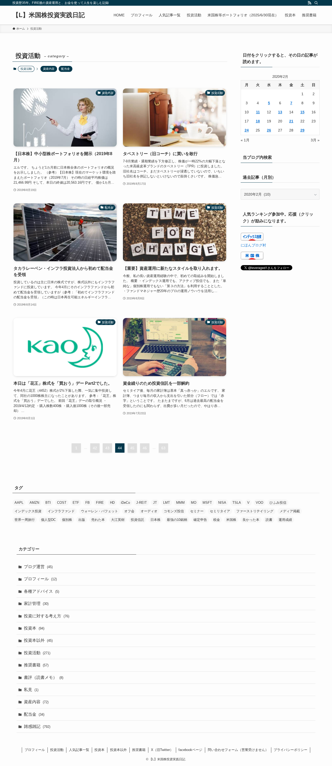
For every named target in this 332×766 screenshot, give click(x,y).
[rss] (309, 3)
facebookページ (190, 750)
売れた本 (98, 520)
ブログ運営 (38, 566)
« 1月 (245, 140)
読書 (269, 520)
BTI (48, 503)
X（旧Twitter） (162, 750)
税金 (216, 520)
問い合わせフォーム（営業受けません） (238, 750)
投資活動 (37, 653)
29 (302, 130)
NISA (222, 503)
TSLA (236, 503)
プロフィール (40, 579)
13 (280, 112)
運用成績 (285, 520)
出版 (81, 520)
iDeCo (125, 503)
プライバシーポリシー (290, 750)
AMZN (34, 503)
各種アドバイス (41, 591)
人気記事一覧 (79, 750)
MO (193, 503)
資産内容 (48, 68)
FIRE (100, 503)
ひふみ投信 (277, 503)
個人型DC (48, 520)
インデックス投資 (28, 511)
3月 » (315, 140)
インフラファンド (61, 511)
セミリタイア (220, 511)
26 (269, 130)
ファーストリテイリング (254, 511)
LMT (166, 503)
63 (163, 448)
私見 (31, 689)
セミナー (197, 511)
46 (145, 448)
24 (247, 130)
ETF (76, 503)
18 (258, 121)
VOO (259, 503)
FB (87, 503)
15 (302, 112)
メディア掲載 (290, 511)
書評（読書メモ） (43, 677)
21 (291, 121)
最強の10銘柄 (177, 520)
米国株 (231, 520)
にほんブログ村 (253, 245)
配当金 (65, 68)
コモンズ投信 (174, 511)
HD (112, 503)
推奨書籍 (36, 665)
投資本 (34, 628)
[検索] (316, 3)
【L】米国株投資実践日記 (48, 15)
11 (258, 112)
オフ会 (129, 511)
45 (132, 448)
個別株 (67, 520)
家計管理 (36, 603)
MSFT (207, 503)
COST (61, 503)
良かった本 (251, 520)
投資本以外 (38, 640)
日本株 (155, 520)
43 (107, 448)
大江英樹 (118, 520)
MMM (180, 503)
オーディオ (149, 511)
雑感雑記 (37, 726)
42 (95, 448)
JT (155, 503)
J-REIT (141, 503)
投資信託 (137, 520)
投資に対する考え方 (46, 616)
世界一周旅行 (25, 520)
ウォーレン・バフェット (99, 511)
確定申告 (200, 520)
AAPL (19, 503)
